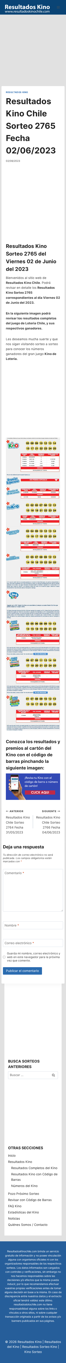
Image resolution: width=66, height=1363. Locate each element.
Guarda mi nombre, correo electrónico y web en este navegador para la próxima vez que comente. (33, 957)
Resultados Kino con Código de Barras (34, 1177)
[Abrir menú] (58, 7)
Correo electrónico (19, 943)
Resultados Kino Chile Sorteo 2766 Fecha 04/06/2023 (48, 822)
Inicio (12, 1155)
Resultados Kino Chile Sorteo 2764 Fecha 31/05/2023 (18, 822)
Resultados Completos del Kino (34, 1168)
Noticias (14, 1218)
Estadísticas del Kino (23, 1212)
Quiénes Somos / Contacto (27, 1225)
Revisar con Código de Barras (30, 1200)
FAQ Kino (14, 1206)
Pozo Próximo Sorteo (23, 1194)
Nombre (12, 925)
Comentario (14, 873)
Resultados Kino (17, 92)
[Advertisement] (33, 47)
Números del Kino (24, 1186)
